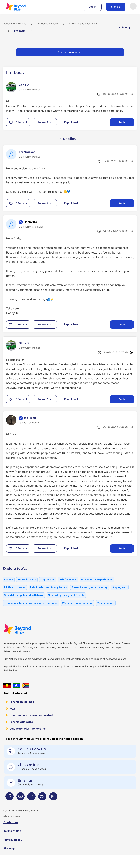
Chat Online (28, 765)
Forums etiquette (21, 722)
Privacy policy (12, 839)
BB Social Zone (27, 579)
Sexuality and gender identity (89, 587)
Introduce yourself (48, 23)
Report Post (71, 122)
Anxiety (8, 579)
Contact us (10, 822)
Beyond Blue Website (24, 629)
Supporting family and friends (66, 595)
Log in (92, 6)
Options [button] (123, 27)
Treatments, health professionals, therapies (30, 602)
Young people (105, 602)
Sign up (115, 6)
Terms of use (12, 831)
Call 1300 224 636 (32, 749)
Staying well (119, 587)
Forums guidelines (21, 701)
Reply (122, 122)
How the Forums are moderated (31, 715)
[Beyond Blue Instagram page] (31, 797)
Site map (9, 848)
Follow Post (45, 122)
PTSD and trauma (14, 587)
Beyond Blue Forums (20, 7)
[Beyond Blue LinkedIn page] (53, 797)
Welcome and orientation (83, 23)
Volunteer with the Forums (27, 728)
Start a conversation (70, 52)
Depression (48, 579)
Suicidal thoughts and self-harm (23, 595)
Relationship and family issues (48, 587)
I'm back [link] (19, 30)
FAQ (12, 708)
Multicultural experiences (97, 579)
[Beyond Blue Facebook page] (9, 797)
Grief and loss (67, 579)
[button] (11, 122)
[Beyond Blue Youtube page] (20, 797)
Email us (25, 780)
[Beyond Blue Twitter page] (42, 797)
